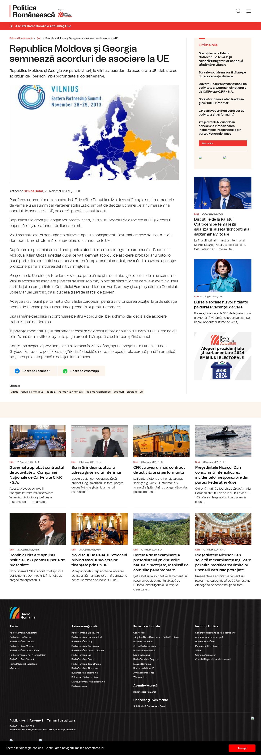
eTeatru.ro (15, 668)
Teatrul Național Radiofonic (23, 664)
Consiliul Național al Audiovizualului (213, 659)
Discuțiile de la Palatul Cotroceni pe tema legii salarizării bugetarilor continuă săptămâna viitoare (223, 59)
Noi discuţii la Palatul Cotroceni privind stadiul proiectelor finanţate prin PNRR (99, 545)
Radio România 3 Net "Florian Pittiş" (28, 655)
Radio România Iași (81, 655)
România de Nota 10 (143, 668)
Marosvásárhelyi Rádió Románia (88, 682)
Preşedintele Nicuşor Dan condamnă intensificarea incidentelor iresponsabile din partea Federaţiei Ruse (223, 128)
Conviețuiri (139, 633)
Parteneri (36, 720)
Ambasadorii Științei (144, 673)
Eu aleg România (142, 664)
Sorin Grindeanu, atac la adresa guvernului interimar (223, 101)
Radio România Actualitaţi (23, 633)
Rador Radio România (144, 692)
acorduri (119, 392)
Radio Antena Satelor (21, 637)
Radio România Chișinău (22, 659)
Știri (39, 38)
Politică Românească (144, 650)
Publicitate (17, 720)
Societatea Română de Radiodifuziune (215, 633)
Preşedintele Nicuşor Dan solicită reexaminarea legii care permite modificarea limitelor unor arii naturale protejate (223, 547)
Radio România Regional (146, 659)
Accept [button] (242, 748)
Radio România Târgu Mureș (86, 664)
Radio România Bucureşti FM (86, 637)
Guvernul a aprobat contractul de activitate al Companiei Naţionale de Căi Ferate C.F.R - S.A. (223, 87)
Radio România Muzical (22, 646)
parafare (132, 392)
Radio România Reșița (83, 659)
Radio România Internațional (24, 650)
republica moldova (32, 392)
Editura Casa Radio (143, 641)
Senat (198, 650)
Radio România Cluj (81, 641)
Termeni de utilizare (61, 720)
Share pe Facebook (36, 371)
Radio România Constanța (85, 646)
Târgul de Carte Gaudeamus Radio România (156, 637)
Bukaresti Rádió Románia (84, 673)
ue (141, 392)
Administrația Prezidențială (209, 637)
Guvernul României (205, 641)
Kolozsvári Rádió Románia (85, 677)
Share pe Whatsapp (85, 371)
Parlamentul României (206, 646)
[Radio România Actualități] (41, 11)
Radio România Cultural (22, 641)
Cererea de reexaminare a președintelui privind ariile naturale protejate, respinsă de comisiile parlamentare (161, 550)
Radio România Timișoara (84, 668)
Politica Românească (21, 38)
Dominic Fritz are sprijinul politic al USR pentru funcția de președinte (38, 545)
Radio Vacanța (79, 686)
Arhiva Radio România (144, 646)
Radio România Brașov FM (85, 633)
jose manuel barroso (98, 392)
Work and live (140, 677)
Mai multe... (208, 143)
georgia (51, 392)
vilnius (14, 392)
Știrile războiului (141, 655)
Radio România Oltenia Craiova (87, 650)
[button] (106, 748)
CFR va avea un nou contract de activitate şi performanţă (223, 112)
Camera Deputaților (205, 655)
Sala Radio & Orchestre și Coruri (149, 706)
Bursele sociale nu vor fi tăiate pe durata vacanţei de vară (223, 74)
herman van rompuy (70, 392)
